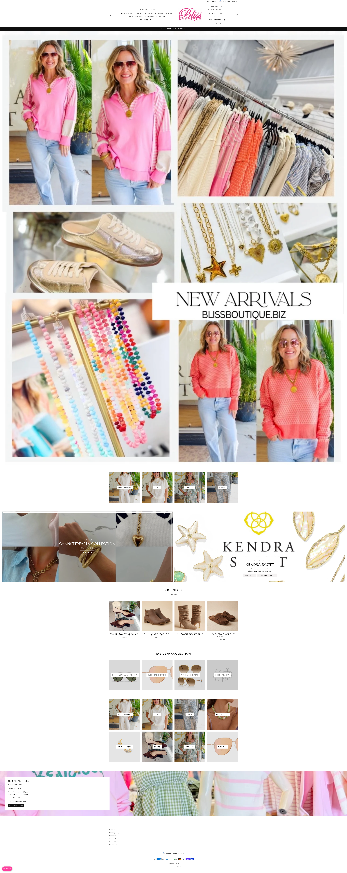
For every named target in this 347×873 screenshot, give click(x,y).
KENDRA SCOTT (215, 10)
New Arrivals (136, 16)
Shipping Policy (114, 833)
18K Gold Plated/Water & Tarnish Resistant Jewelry (147, 13)
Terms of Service (114, 839)
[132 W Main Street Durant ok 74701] (173, 793)
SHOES (162, 16)
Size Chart (112, 836)
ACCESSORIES (146, 20)
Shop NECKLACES (266, 575)
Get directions (16, 805)
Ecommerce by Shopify (176, 866)
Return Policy (113, 830)
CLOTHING (150, 16)
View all (173, 594)
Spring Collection (147, 10)
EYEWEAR (215, 6)
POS (166, 866)
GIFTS (216, 16)
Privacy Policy (113, 845)
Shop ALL (249, 575)
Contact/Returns (216, 20)
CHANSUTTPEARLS (216, 13)
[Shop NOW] (87, 547)
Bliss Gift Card (216, 23)
